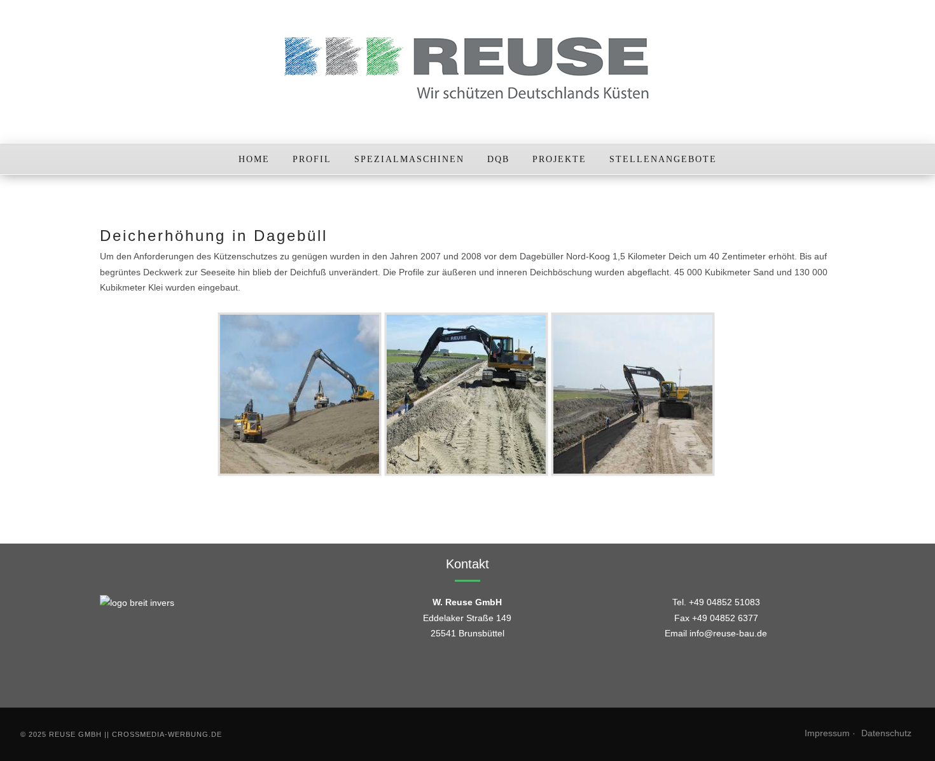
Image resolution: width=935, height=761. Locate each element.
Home (254, 159)
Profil (312, 159)
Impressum (827, 733)
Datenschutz (886, 733)
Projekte (559, 159)
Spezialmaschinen (409, 159)
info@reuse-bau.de (728, 633)
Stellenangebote (663, 159)
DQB (498, 159)
